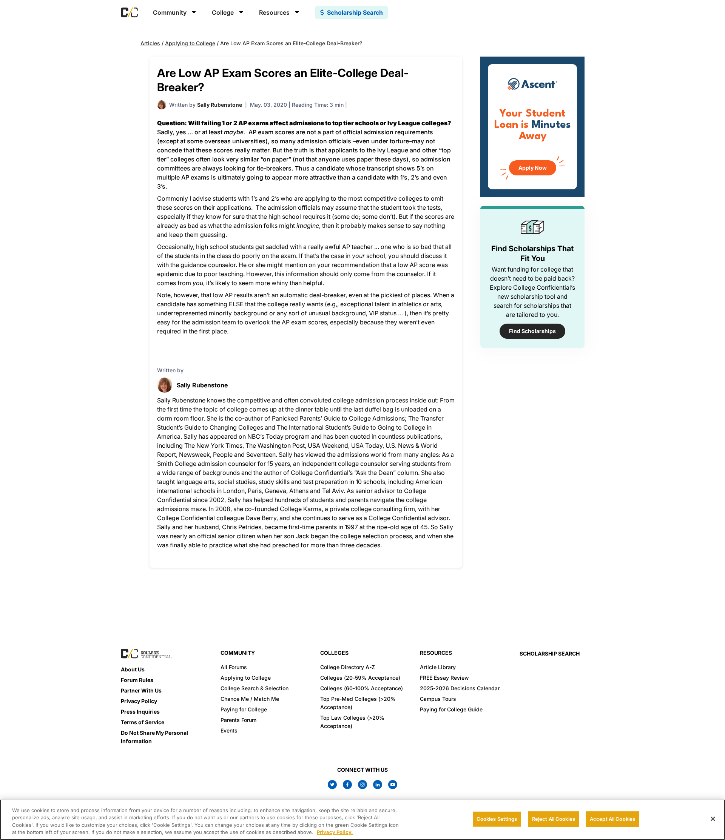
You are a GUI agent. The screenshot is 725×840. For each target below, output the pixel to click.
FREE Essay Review (444, 677)
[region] (362, 819)
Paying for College (244, 709)
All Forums (234, 667)
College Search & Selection (254, 688)
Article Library (438, 667)
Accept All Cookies (612, 819)
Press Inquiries (140, 711)
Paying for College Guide (451, 709)
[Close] (713, 819)
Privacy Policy (139, 701)
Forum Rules (137, 680)
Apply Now (532, 167)
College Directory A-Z (347, 667)
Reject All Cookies (553, 819)
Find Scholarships (532, 331)
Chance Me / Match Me (250, 699)
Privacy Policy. (335, 832)
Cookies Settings (497, 819)
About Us (133, 669)
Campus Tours (438, 699)
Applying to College (190, 43)
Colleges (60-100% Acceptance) (361, 688)
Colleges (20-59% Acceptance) (360, 677)
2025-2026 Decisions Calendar (460, 688)
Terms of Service (142, 722)
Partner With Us (141, 690)
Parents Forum (238, 720)
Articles (150, 43)
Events (229, 730)
